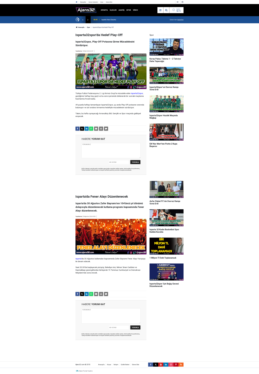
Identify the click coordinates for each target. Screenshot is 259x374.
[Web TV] (177, 2)
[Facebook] (77, 129)
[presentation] (82, 20)
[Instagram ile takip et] (170, 365)
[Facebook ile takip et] (150, 365)
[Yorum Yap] (106, 129)
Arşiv (101, 2)
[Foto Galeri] (182, 2)
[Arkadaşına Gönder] (96, 129)
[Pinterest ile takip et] (175, 365)
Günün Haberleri (93, 2)
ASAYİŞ (121, 10)
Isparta (104, 10)
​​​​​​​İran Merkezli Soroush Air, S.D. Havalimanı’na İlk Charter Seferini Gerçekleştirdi (123, 20)
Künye (109, 365)
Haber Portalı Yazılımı (86, 371)
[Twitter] (82, 129)
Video (135, 10)
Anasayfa (81, 27)
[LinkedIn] (87, 129)
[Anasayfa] (76, 2)
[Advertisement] (66, 53)
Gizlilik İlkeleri (125, 365)
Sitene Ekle (109, 2)
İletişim (116, 365)
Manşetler (83, 2)
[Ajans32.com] (86, 10)
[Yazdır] (101, 129)
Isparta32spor (137, 93)
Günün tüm (177, 20)
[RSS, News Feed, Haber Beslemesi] (181, 365)
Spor (128, 10)
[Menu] (160, 10)
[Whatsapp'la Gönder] (91, 129)
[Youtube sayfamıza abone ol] (160, 365)
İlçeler (113, 10)
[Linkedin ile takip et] (165, 365)
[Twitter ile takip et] (155, 365)
